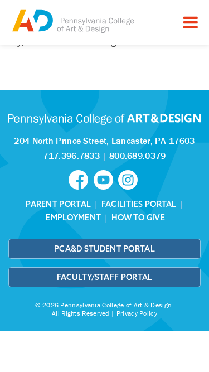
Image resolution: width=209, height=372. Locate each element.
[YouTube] (106, 179)
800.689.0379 (137, 155)
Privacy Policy (136, 313)
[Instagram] (129, 179)
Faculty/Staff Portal (105, 277)
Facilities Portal (139, 204)
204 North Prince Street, (104, 140)
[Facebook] (81, 179)
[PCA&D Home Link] (72, 21)
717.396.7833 (71, 155)
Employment (73, 217)
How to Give (138, 217)
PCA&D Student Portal (104, 249)
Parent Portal (58, 204)
